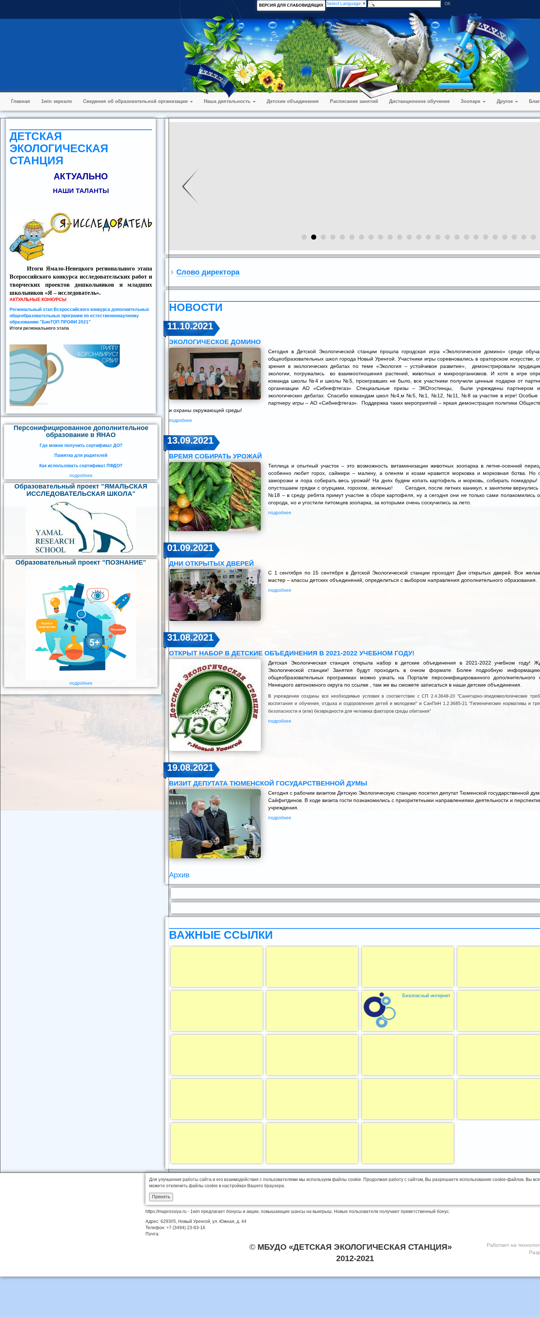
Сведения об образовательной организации (136, 101)
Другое (505, 101)
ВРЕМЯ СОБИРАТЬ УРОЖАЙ (215, 456)
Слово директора (208, 272)
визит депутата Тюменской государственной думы (268, 783)
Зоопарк (471, 101)
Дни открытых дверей (211, 563)
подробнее (81, 475)
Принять (161, 1196)
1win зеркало (56, 101)
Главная (20, 101)
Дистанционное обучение (419, 101)
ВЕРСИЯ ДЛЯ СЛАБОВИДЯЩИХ (291, 5)
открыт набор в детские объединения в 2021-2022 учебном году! (291, 653)
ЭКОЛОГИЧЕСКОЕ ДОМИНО (215, 342)
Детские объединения (293, 101)
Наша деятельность (228, 101)
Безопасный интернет (426, 995)
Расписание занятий (354, 101)
